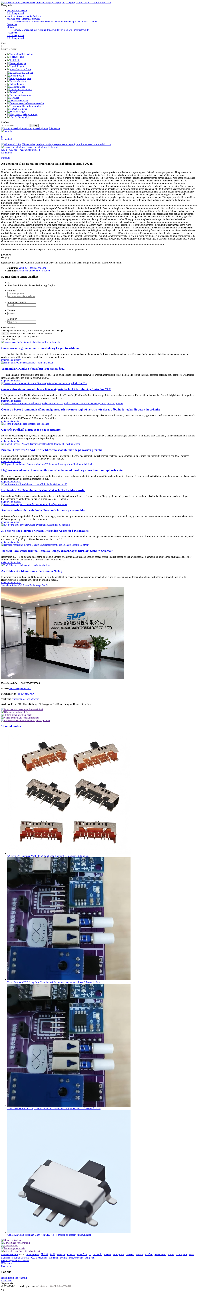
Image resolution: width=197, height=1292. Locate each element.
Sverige (63, 1257)
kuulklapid (19, 21)
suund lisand (30, 21)
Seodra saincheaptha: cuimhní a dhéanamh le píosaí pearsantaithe (43, 510)
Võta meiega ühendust (20, 688)
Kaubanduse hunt (9, 1254)
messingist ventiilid (53, 21)
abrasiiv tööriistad (22, 30)
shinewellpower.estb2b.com (25, 699)
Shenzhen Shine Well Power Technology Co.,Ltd (25, 585)
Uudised (13, 150)
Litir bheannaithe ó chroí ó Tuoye (33, 270)
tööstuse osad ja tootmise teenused (23, 19)
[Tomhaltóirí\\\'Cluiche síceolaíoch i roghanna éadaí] (27, 362)
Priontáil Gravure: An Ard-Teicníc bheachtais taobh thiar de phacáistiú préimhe (51, 450)
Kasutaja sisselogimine (37, 128)
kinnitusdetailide (81, 30)
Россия (107, 1254)
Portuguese (118, 1254)
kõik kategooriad (15, 13)
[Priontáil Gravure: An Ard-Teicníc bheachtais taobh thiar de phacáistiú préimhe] (40, 444)
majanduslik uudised (30, 150)
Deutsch (130, 1254)
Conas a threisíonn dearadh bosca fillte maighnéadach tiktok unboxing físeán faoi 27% (56, 389)
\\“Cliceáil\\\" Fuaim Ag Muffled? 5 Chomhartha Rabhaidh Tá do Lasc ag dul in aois (48, 856)
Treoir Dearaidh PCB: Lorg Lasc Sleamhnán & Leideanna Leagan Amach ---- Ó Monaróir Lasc (54, 982)
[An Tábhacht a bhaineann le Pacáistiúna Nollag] (25, 565)
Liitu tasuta (54, 128)
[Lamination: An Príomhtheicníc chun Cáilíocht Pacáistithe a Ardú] (34, 484)
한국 (52, 1254)
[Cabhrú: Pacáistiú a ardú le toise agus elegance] (25, 423)
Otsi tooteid (23, 1260)
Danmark (5, 1257)
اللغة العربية (95, 1254)
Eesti (191, 1254)
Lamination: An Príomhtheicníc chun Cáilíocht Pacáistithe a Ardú (43, 490)
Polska (171, 1254)
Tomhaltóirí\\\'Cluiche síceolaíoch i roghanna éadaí (33, 368)
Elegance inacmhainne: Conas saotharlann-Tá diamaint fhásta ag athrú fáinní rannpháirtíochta (62, 470)
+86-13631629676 (25, 693)
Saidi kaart (6, 1266)
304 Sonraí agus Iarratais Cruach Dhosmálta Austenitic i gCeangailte (44, 530)
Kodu (4, 150)
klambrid (68, 30)
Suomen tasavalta (20, 1257)
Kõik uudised (7, 1263)
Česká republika (39, 1257)
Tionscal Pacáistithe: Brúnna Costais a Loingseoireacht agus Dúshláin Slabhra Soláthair (57, 550)
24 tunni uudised (11, 726)
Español (71, 1254)
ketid (60, 30)
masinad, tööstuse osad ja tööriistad (24, 16)
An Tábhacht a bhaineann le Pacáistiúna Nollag (31, 571)
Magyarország (76, 1257)
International (32, 1254)
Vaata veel (12, 24)
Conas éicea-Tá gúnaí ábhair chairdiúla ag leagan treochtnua (40, 348)
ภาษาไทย (82, 1254)
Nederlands (160, 1254)
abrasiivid (36, 30)
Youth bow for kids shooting (32, 268)
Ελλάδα (149, 1254)
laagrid (40, 21)
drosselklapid (70, 21)
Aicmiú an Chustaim (17, 10)
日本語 (44, 1254)
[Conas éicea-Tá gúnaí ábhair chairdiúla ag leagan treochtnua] (31, 342)
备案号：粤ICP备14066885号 (55, 1286)
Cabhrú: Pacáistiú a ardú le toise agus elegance (30, 429)
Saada (5, 333)
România (53, 1257)
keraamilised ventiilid (87, 21)
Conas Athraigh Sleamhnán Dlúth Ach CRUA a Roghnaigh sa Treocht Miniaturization (49, 1234)
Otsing (34, 125)
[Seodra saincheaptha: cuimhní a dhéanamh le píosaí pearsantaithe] (34, 504)
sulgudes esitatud (49, 30)
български (181, 1254)
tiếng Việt (89, 1257)
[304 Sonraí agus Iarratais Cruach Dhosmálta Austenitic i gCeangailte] (35, 524)
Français (61, 1254)
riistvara (11, 27)
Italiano (139, 1254)
